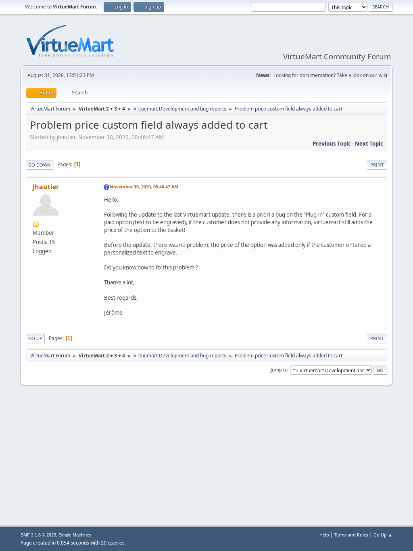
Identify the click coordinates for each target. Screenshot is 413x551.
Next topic (369, 143)
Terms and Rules (351, 535)
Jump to (279, 369)
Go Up (35, 338)
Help (324, 535)
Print (377, 165)
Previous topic (332, 143)
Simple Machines (75, 534)
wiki (383, 75)
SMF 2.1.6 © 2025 (38, 534)
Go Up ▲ (382, 535)
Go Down (39, 165)
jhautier (46, 186)
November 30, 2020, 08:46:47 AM (144, 187)
